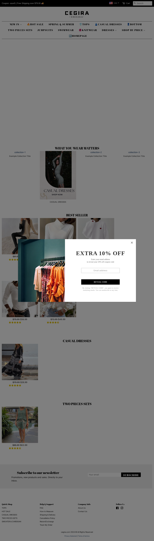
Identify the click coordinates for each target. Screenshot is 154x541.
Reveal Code (100, 282)
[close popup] (132, 242)
